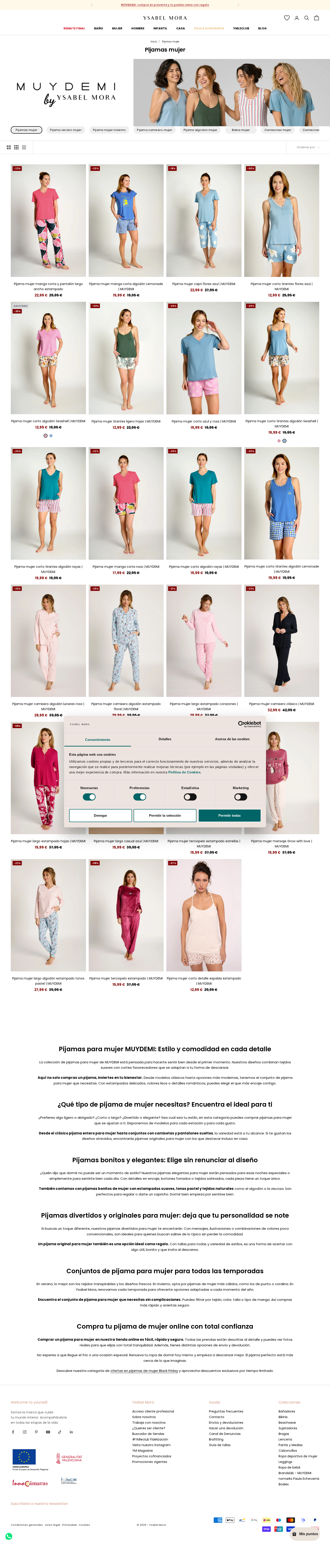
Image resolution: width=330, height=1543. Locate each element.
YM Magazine (142, 1450)
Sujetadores (288, 1428)
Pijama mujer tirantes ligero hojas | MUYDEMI (126, 421)
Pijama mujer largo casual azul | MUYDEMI (126, 841)
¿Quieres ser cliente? (148, 1428)
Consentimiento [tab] (97, 740)
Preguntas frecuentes (226, 1411)
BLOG (262, 28)
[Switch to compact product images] (24, 147)
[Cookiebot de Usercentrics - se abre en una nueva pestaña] (241, 724)
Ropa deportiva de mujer (298, 1456)
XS (28, 690)
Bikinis (283, 1417)
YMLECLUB (241, 28)
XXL (64, 270)
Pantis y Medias (291, 1445)
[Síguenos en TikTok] (59, 1432)
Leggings (285, 1462)
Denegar (100, 815)
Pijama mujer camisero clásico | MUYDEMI (281, 704)
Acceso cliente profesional (153, 1411)
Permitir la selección (165, 815)
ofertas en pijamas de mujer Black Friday (144, 1370)
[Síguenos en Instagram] (24, 1432)
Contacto (216, 1417)
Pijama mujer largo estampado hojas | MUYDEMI (48, 841)
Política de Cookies (184, 772)
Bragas (284, 1434)
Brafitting (216, 1439)
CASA (180, 28)
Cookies (84, 1525)
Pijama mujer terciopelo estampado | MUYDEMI (126, 978)
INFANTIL (160, 28)
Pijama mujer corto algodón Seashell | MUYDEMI (48, 421)
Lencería (285, 1439)
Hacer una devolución (226, 1428)
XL (56, 270)
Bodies (284, 1484)
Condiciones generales (27, 1525)
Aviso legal (52, 1525)
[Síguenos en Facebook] (13, 1432)
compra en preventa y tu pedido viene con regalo (165, 5)
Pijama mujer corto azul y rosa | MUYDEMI (204, 421)
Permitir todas (229, 815)
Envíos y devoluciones (226, 1422)
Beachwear (287, 1422)
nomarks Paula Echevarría (299, 1478)
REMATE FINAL (74, 28)
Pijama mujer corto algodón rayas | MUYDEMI (204, 566)
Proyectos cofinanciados (151, 1456)
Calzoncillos (288, 1450)
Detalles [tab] (165, 739)
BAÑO (98, 28)
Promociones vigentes (149, 1462)
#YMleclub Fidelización (150, 1439)
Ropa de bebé (289, 1467)
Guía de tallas (220, 1445)
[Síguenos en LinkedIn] (71, 1432)
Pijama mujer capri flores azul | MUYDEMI (203, 284)
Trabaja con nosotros (149, 1422)
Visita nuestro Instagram (151, 1445)
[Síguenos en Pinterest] (36, 1432)
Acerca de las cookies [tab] (232, 739)
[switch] (139, 797)
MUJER (117, 28)
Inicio (154, 41)
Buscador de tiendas (148, 1434)
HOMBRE (137, 28)
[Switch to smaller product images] (16, 147)
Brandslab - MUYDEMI (295, 1473)
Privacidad (69, 1525)
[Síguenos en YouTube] (48, 1432)
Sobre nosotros (144, 1417)
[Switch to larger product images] (9, 147)
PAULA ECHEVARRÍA (209, 28)
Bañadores (287, 1411)
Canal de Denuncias (225, 1434)
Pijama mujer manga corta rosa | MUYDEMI (126, 566)
